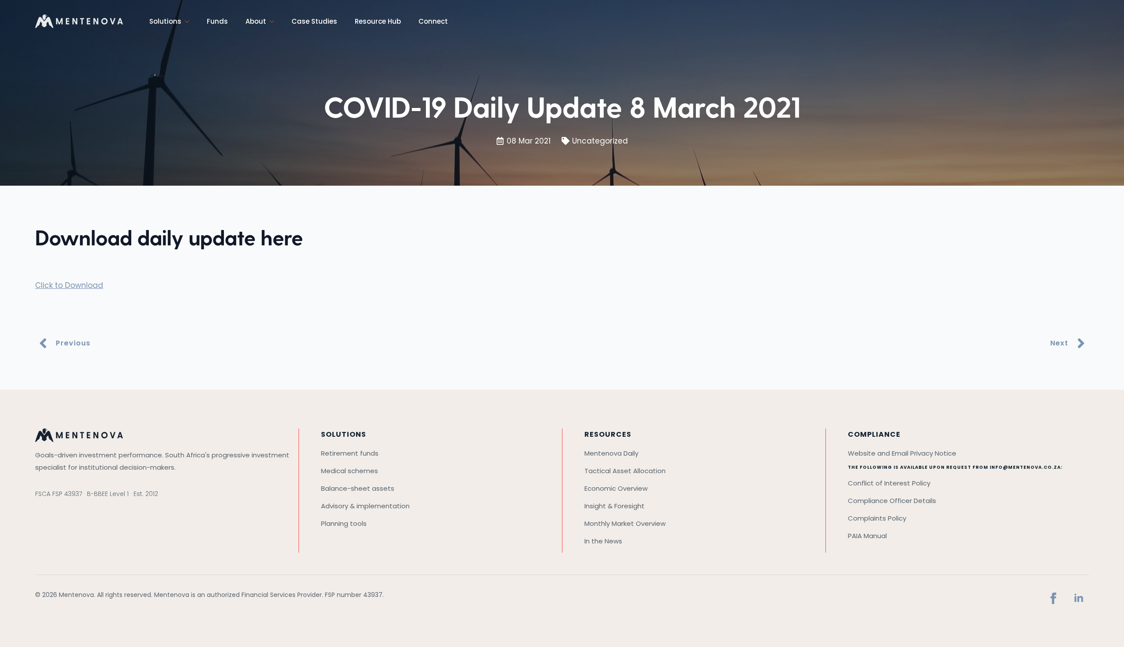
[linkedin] (1079, 598)
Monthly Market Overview (625, 523)
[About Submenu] (274, 21)
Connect (433, 21)
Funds (217, 21)
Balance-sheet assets (357, 488)
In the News (603, 541)
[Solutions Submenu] (189, 21)
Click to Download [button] (69, 285)
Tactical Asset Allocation (625, 470)
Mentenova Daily (611, 453)
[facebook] (1053, 598)
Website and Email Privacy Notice (902, 453)
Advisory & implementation (365, 505)
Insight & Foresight (614, 505)
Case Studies (314, 21)
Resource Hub (378, 21)
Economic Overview (616, 488)
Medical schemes (349, 470)
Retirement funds (349, 453)
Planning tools (344, 523)
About (255, 21)
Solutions (165, 21)
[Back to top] (1104, 627)
